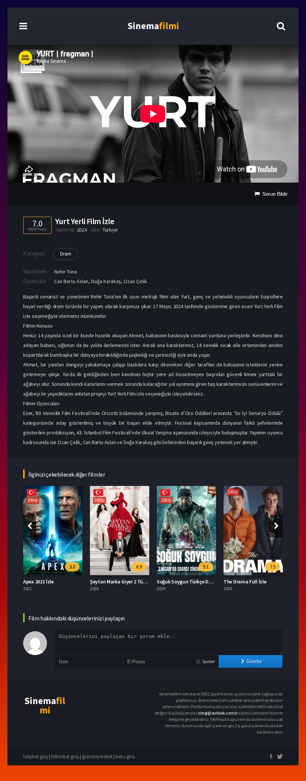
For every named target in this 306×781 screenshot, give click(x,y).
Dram (65, 254)
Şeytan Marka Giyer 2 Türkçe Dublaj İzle (133, 581)
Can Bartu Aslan (71, 281)
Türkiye (110, 229)
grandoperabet (97, 756)
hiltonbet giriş (65, 756)
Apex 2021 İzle (38, 581)
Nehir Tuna (65, 271)
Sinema (153, 26)
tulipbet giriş (35, 756)
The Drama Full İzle (245, 581)
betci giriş (125, 756)
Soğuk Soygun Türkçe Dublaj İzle (193, 581)
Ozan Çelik (135, 281)
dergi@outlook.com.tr (217, 713)
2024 (82, 229)
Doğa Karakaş (106, 281)
